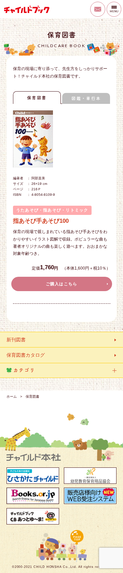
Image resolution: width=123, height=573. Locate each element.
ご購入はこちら (62, 284)
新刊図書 (16, 339)
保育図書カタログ (25, 355)
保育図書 (37, 98)
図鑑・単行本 (86, 98)
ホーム (11, 396)
